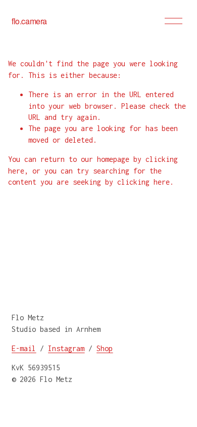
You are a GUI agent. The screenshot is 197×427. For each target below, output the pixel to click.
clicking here (143, 182)
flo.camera (29, 21)
